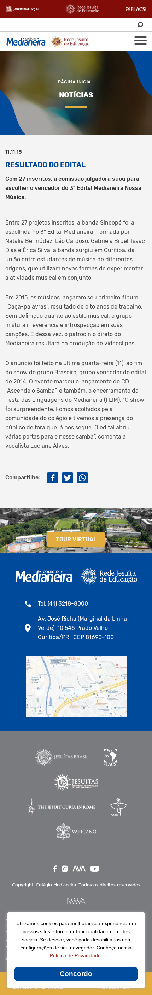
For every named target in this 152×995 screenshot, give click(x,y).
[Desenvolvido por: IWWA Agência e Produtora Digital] (76, 901)
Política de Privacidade (75, 955)
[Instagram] (65, 868)
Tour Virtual (76, 539)
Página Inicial (76, 81)
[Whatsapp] (82, 477)
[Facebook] (52, 477)
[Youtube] (94, 868)
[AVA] (79, 868)
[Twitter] (67, 477)
